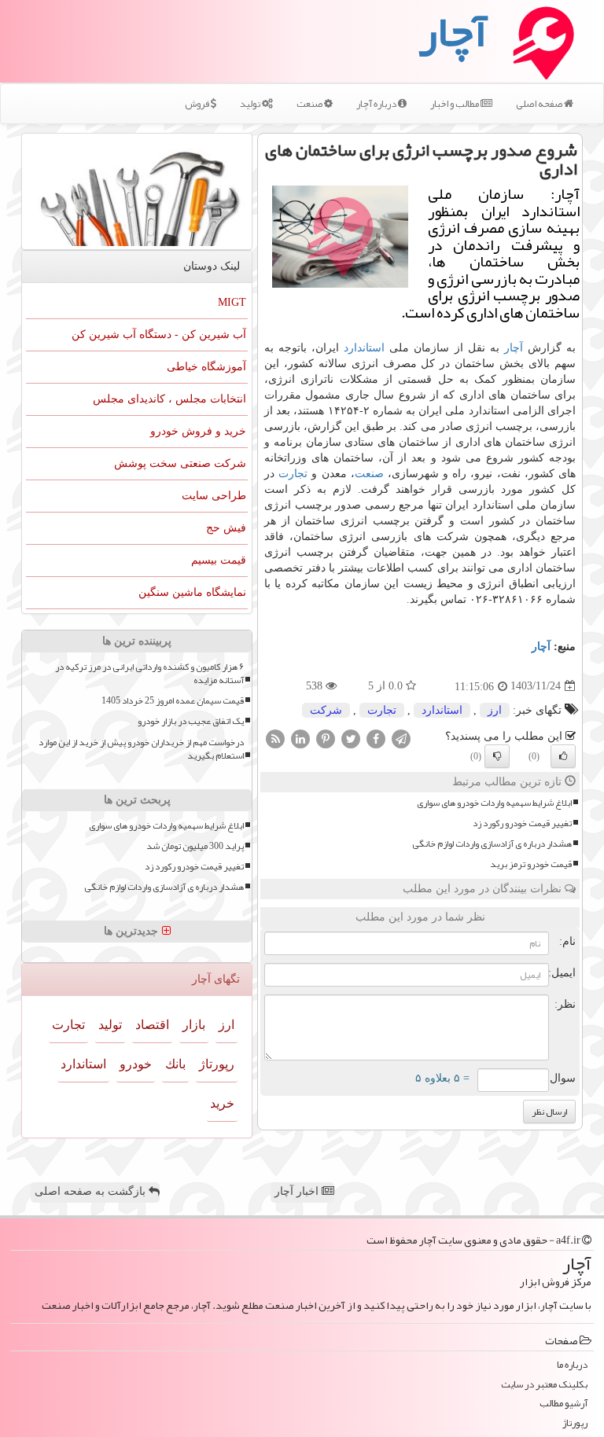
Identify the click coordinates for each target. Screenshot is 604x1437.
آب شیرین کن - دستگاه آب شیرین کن (159, 334)
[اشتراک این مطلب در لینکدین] (300, 738)
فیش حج (226, 528)
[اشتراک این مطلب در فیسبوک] (376, 738)
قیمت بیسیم (218, 560)
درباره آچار (377, 104)
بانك (175, 1064)
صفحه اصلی (540, 104)
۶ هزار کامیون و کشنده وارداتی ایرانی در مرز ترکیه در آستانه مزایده (149, 673)
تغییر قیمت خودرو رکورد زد (522, 823)
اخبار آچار (298, 1191)
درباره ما (572, 1365)
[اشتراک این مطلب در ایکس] (351, 738)
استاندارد (364, 348)
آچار (513, 348)
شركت (326, 710)
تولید (251, 104)
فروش (198, 104)
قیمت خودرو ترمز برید (531, 864)
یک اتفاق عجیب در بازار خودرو (191, 721)
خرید (222, 1103)
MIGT (232, 302)
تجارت (293, 474)
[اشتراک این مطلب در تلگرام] (401, 738)
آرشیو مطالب (563, 1404)
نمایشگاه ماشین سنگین (192, 592)
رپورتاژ (216, 1064)
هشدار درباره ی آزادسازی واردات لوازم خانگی (492, 844)
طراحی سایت (214, 496)
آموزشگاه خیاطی (206, 367)
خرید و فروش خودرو (198, 431)
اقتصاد (152, 1024)
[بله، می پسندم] (563, 756)
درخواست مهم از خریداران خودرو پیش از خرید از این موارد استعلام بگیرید (141, 749)
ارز (495, 710)
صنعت (310, 104)
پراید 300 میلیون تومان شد (195, 846)
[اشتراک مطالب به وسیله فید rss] (275, 738)
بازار (193, 1024)
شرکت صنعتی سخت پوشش (180, 463)
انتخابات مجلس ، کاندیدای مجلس (169, 399)
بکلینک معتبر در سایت (544, 1385)
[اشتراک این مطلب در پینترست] (326, 738)
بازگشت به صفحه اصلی (92, 1191)
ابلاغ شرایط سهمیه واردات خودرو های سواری (494, 803)
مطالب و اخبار (455, 104)
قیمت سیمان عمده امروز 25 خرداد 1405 (172, 701)
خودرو (136, 1064)
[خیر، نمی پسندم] (497, 756)
